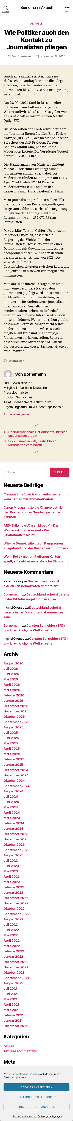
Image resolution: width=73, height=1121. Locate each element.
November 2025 (16, 711)
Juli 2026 (11, 669)
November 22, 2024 (53, 56)
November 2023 (16, 839)
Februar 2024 (14, 823)
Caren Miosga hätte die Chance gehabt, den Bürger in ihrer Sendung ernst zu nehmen (34, 512)
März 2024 (12, 818)
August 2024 (13, 791)
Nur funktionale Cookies (36, 1097)
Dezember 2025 (16, 706)
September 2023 (17, 850)
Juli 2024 (11, 796)
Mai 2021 (10, 999)
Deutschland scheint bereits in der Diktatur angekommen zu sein (33, 612)
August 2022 (13, 919)
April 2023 (12, 876)
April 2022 (11, 940)
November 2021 (16, 967)
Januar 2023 (13, 892)
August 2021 (13, 983)
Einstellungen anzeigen (36, 1107)
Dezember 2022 (16, 898)
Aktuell (36, 23)
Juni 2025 (11, 738)
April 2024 (12, 812)
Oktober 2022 (14, 908)
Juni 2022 (11, 930)
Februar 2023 (14, 887)
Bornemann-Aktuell (36, 7)
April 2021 (11, 1004)
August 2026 (13, 663)
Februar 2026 (14, 695)
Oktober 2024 (14, 780)
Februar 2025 (14, 759)
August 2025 (13, 727)
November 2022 (16, 903)
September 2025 (17, 722)
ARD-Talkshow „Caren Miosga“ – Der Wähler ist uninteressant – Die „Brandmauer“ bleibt (31, 530)
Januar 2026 (13, 700)
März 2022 (12, 946)
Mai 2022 (11, 935)
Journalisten (16, 360)
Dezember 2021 (16, 962)
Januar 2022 (13, 956)
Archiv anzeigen (16, 414)
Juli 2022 (11, 924)
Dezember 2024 (16, 770)
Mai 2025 (11, 743)
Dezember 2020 (16, 1026)
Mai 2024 (11, 807)
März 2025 (12, 754)
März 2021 (12, 1010)
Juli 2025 (11, 732)
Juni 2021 (11, 994)
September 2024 (17, 786)
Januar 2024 (13, 828)
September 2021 (16, 978)
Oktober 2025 (14, 716)
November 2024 (16, 775)
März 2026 (12, 690)
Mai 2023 (11, 871)
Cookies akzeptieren (36, 1087)
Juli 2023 (11, 860)
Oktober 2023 (14, 844)
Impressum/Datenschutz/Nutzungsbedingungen (37, 1116)
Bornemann (25, 56)
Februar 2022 (14, 951)
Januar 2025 (13, 764)
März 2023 (12, 882)
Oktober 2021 (14, 972)
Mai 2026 (11, 679)
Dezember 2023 (16, 834)
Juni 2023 (11, 866)
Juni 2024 (11, 802)
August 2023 (13, 855)
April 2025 (12, 748)
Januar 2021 (13, 1020)
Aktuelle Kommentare (20, 1051)
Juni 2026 (11, 674)
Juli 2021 (10, 988)
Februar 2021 (14, 1015)
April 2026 (12, 684)
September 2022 (16, 914)
